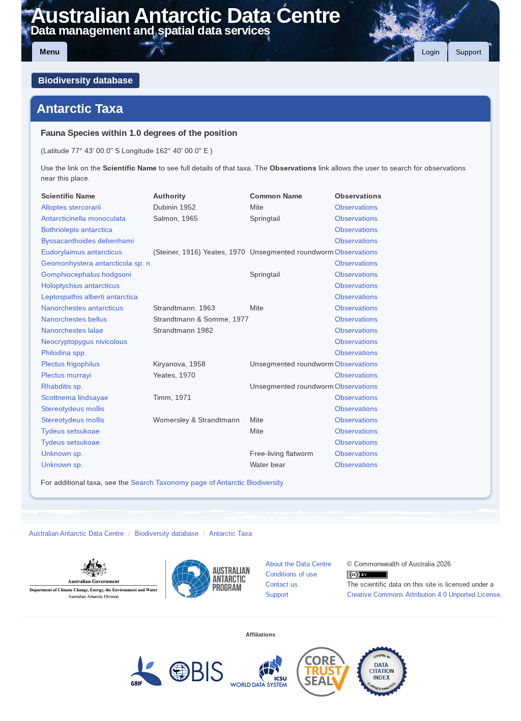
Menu (50, 51)
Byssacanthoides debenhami (87, 241)
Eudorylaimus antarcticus (81, 252)
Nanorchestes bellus (74, 319)
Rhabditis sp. (62, 386)
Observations (356, 207)
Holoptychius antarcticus (80, 285)
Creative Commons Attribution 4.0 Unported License (423, 594)
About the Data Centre (298, 564)
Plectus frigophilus (70, 364)
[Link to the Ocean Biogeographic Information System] (196, 671)
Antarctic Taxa (230, 533)
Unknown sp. (62, 453)
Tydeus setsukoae (70, 431)
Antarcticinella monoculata (83, 218)
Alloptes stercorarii (71, 207)
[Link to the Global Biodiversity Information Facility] (146, 671)
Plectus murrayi (66, 375)
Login (431, 52)
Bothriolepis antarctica (76, 229)
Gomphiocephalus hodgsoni (86, 274)
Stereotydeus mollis (72, 409)
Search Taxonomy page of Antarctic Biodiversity (207, 482)
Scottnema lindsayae (74, 397)
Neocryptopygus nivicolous (84, 341)
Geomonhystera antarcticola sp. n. (96, 263)
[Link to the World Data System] (258, 671)
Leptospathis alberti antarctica (89, 297)
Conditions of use (291, 574)
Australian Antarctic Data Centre (76, 533)
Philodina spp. (63, 353)
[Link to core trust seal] (323, 671)
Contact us (282, 584)
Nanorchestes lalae (72, 330)
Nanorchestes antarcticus (82, 308)
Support (468, 52)
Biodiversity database (85, 80)
